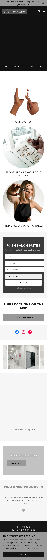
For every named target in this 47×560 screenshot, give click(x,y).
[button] (15, 66)
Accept (23, 554)
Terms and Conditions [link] (23, 530)
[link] (14, 11)
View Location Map (23, 317)
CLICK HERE (16, 463)
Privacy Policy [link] (23, 527)
